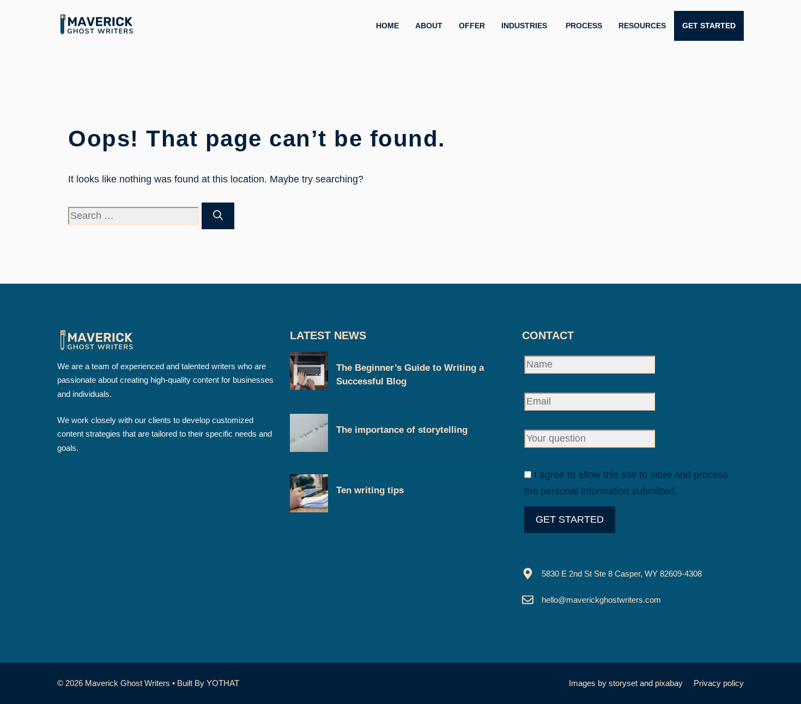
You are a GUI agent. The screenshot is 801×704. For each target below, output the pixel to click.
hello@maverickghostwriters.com (601, 599)
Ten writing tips (370, 490)
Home (387, 25)
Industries (525, 25)
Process (584, 25)
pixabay (669, 683)
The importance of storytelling (402, 430)
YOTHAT (223, 683)
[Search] (218, 216)
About (428, 25)
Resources (642, 25)
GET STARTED (709, 25)
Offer (472, 25)
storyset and (632, 683)
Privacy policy (719, 683)
